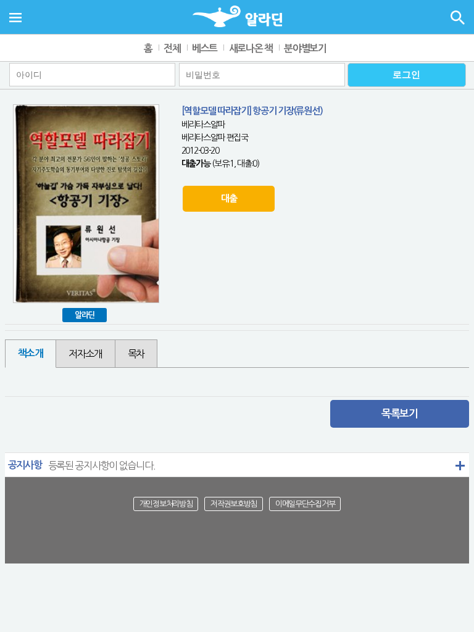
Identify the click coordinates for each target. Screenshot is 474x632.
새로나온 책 (251, 48)
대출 (228, 198)
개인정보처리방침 (166, 504)
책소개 (30, 353)
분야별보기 (305, 48)
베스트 (204, 48)
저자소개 (85, 354)
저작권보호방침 (233, 504)
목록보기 (399, 414)
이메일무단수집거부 (305, 504)
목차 (136, 354)
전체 (172, 48)
